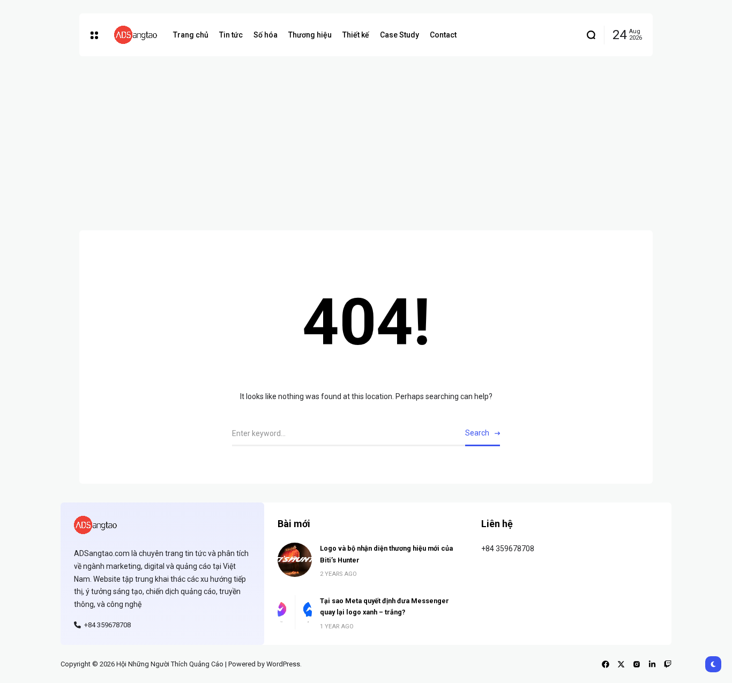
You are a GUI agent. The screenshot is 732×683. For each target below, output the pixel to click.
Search (477, 433)
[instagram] (636, 664)
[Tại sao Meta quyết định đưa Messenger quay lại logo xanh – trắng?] (295, 612)
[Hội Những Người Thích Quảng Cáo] (135, 35)
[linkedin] (652, 664)
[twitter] (621, 664)
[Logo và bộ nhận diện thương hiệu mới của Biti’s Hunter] (295, 560)
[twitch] (667, 664)
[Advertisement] (366, 137)
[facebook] (605, 664)
